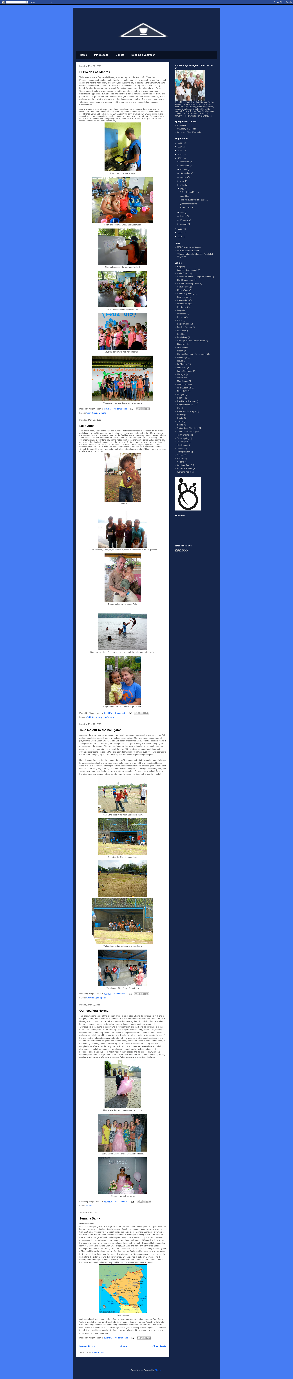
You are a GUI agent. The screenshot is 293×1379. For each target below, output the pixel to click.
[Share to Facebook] (145, 408)
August (183, 177)
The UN (180, 448)
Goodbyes (181, 344)
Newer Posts (87, 1346)
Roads (180, 418)
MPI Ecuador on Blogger (188, 251)
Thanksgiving (183, 438)
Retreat (180, 415)
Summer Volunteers (186, 431)
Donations (181, 314)
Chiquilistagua (92, 998)
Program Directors (185, 405)
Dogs (179, 310)
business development (187, 270)
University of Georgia (186, 129)
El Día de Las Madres (94, 72)
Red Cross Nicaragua (186, 411)
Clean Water (182, 290)
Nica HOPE (182, 391)
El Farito (102, 413)
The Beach (182, 445)
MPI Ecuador (183, 384)
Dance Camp (183, 304)
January (184, 224)
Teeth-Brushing (183, 435)
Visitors (180, 458)
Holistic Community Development (192, 354)
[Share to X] (143, 408)
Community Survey (185, 293)
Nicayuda (181, 394)
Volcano (180, 462)
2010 (180, 229)
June (182, 185)
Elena (179, 320)
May (182, 189)
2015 (180, 143)
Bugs (179, 267)
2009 (180, 233)
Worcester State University (189, 132)
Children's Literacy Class (188, 283)
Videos (180, 455)
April (182, 212)
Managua (181, 374)
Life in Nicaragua (184, 371)
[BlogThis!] (140, 408)
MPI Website (101, 55)
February (184, 220)
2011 (180, 158)
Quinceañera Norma (93, 1010)
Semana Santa (89, 1218)
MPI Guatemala (184, 388)
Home (83, 55)
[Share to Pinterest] (148, 408)
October (184, 169)
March (183, 216)
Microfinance (182, 381)
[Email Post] (131, 409)
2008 (180, 237)
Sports (103, 998)
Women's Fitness (184, 468)
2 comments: (120, 994)
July (182, 181)
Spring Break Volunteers (188, 428)
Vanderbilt (181, 125)
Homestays (182, 357)
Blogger (158, 1370)
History (180, 351)
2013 (180, 150)
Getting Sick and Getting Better (191, 341)
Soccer (180, 421)
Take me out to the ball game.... (102, 730)
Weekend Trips (183, 465)
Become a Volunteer (143, 55)
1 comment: (120, 713)
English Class (183, 324)
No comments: (120, 409)
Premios (180, 398)
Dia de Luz (182, 307)
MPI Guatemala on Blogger (189, 247)
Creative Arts (183, 300)
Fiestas (89, 1205)
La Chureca (109, 717)
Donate (120, 55)
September (185, 173)
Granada (181, 347)
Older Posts (159, 1346)
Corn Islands (182, 297)
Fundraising (182, 337)
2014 (180, 147)
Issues (180, 361)
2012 (180, 154)
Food (179, 334)
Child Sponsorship (94, 717)
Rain (179, 408)
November (185, 166)
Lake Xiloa (86, 425)
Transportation (183, 452)
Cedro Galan (91, 413)
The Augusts (182, 442)
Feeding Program (184, 327)
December (185, 162)
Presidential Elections (186, 401)
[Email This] (137, 408)
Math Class (182, 378)
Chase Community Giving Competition (194, 277)
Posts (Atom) (97, 1352)
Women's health (184, 472)
